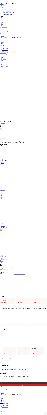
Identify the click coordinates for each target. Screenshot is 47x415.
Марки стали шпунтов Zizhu (4, 65)
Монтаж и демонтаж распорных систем (7, 14)
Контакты (2, 17)
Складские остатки (3, 23)
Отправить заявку (2, 272)
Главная (2, 21)
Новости (2, 25)
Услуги (2, 9)
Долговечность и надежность (4, 50)
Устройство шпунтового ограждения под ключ (8, 12)
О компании (2, 7)
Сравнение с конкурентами (4, 47)
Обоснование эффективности (4, 48)
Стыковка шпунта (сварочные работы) (7, 13)
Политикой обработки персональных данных (19, 274)
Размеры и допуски (3, 49)
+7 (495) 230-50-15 (2, 4)
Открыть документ (3, 302)
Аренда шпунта (4, 15)
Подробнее (5, 353)
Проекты (2, 16)
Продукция (2, 42)
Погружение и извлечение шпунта (7, 11)
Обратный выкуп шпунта (6, 10)
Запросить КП (1, 197)
